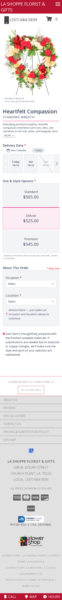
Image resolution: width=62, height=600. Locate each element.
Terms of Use (31, 585)
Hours (53, 596)
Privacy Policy (15, 579)
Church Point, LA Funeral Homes (24, 555)
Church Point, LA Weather (24, 567)
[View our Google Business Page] (31, 452)
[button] (52, 20)
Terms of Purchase (41, 579)
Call (11, 596)
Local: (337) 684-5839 (31, 479)
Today (38, 150)
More (7, 135)
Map (32, 596)
